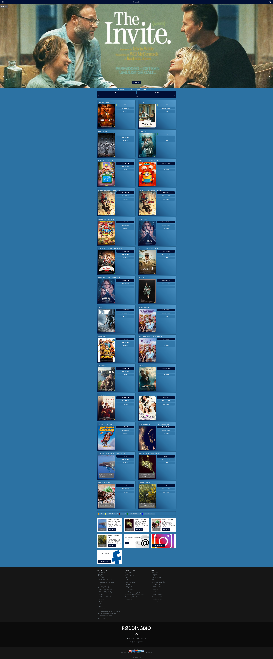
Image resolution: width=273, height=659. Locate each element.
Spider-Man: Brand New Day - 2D (106, 589)
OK (127, 543)
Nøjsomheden (101, 581)
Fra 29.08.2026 (166, 163)
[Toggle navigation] (270, 2)
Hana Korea (101, 599)
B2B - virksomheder (157, 577)
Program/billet (121, 89)
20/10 (165, 456)
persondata (140, 649)
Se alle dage (125, 108)
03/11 (125, 485)
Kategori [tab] (156, 92)
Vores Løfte (101, 577)
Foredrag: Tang (101, 618)
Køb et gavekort (156, 598)
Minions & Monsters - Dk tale (105, 588)
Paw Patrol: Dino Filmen (103, 586)
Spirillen (100, 603)
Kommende (130, 89)
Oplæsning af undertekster (158, 582)
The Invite (100, 574)
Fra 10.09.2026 (166, 368)
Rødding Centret (156, 601)
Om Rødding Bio (156, 572)
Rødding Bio (136, 2)
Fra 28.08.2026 (125, 309)
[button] (3, 76)
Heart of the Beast (129, 589)
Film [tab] (116, 92)
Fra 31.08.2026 (166, 280)
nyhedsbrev (128, 649)
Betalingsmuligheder (157, 599)
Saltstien (100, 601)
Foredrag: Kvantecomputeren (105, 615)
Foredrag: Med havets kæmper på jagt (107, 613)
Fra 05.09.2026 (125, 339)
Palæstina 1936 (129, 586)
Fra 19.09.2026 (125, 427)
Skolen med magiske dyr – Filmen (106, 593)
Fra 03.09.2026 (125, 368)
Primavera (100, 606)
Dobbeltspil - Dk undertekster (105, 596)
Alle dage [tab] (136, 96)
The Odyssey (101, 576)
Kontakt (145, 89)
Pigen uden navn (102, 572)
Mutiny (99, 584)
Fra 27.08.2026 (166, 251)
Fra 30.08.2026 (125, 163)
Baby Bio (154, 591)
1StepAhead (148, 652)
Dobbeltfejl (127, 588)
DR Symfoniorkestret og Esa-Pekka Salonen (109, 611)
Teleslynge (154, 576)
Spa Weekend (101, 608)
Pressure (100, 605)
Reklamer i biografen (157, 589)
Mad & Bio (154, 574)
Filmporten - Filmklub (157, 596)
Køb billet (136, 82)
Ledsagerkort (155, 579)
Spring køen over (156, 588)
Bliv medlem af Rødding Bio (159, 581)
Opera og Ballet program (158, 586)
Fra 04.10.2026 (166, 427)
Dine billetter (152, 89)
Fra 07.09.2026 (125, 280)
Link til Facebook (105, 561)
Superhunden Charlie (103, 610)
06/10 (125, 456)
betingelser (134, 649)
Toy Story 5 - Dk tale (103, 598)
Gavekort (138, 89)
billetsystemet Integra (138, 652)
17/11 (165, 485)
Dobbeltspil (100, 594)
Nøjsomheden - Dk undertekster (106, 582)
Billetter (112, 529)
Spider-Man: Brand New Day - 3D (106, 591)
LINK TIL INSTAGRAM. (159, 545)
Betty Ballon (128, 591)
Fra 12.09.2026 (166, 397)
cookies (145, 649)
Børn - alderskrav (156, 584)
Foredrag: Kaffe (102, 616)
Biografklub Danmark (157, 594)
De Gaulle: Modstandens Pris (105, 579)
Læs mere (125, 111)
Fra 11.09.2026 (125, 397)
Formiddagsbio (155, 593)
